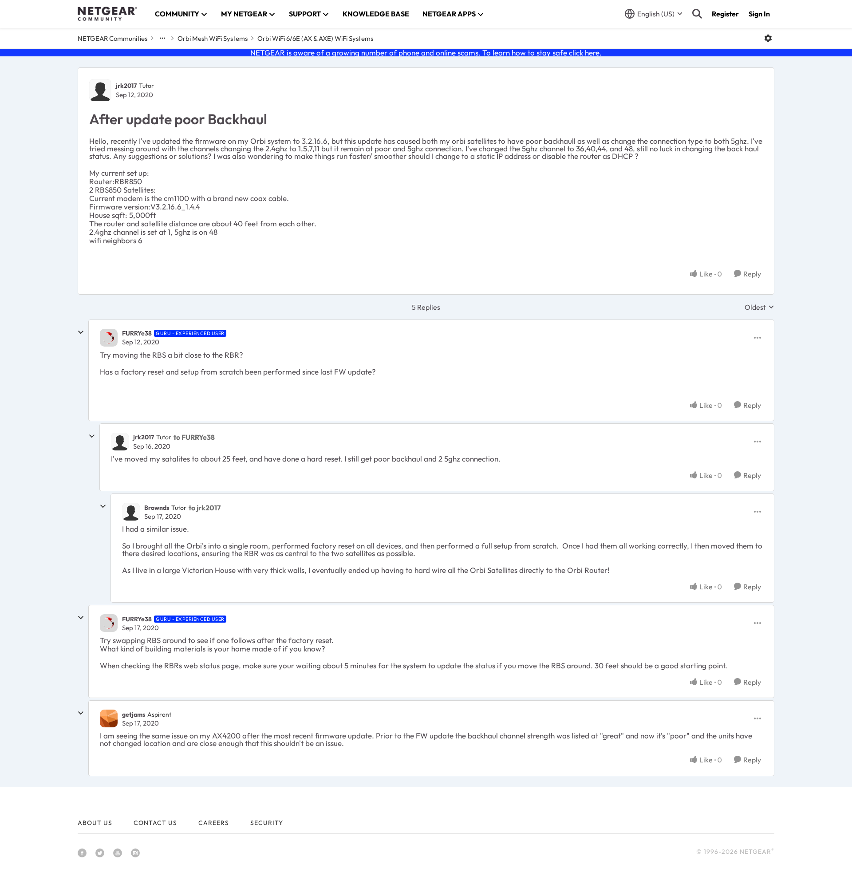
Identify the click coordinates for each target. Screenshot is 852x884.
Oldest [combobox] (759, 307)
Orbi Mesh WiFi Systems (213, 38)
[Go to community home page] (107, 14)
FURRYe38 (137, 333)
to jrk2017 (205, 507)
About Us (95, 823)
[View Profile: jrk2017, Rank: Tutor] (100, 90)
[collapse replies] (80, 332)
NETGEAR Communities (112, 38)
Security (266, 823)
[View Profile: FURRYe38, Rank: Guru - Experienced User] (109, 338)
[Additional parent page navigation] (162, 38)
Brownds (156, 508)
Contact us (155, 823)
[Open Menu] (768, 38)
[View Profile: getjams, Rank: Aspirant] (109, 718)
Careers (213, 823)
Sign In (759, 13)
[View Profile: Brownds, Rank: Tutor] (131, 512)
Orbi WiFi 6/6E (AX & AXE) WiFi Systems (315, 38)
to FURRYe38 (194, 437)
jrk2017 (126, 86)
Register (725, 13)
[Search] (697, 13)
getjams (133, 714)
